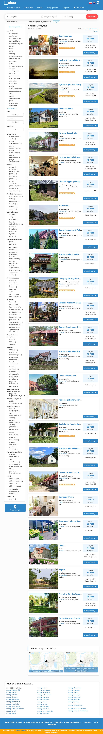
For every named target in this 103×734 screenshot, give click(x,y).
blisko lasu (14, 437)
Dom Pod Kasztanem (67, 375)
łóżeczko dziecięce (13, 363)
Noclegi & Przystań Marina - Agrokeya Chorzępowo (80, 60)
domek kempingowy (16, 43)
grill (11, 217)
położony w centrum (13, 448)
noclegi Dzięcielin (43, 713)
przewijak (13, 379)
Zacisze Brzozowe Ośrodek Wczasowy (74, 618)
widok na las (14, 483)
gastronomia (13, 103)
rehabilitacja (14, 188)
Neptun (62, 570)
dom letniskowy (14, 41)
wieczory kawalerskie (14, 421)
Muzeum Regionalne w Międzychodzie (46, 671)
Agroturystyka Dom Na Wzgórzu (72, 254)
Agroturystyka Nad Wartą (70, 84)
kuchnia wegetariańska (15, 267)
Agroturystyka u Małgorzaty (71, 448)
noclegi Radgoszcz (74, 697)
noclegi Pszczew (11, 695)
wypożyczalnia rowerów (14, 331)
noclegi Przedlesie (43, 709)
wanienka (13, 386)
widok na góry (15, 478)
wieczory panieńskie (14, 426)
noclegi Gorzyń (42, 702)
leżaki (12, 226)
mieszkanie (13, 61)
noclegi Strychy (42, 704)
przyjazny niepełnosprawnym (16, 395)
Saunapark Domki (66, 497)
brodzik (13, 352)
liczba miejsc (11, 119)
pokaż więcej (11, 108)
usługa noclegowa (15, 91)
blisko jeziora (15, 435)
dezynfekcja (14, 462)
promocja (10, 126)
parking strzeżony (13, 182)
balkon (12, 199)
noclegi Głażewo (73, 702)
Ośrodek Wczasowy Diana (70, 303)
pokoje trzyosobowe (14, 156)
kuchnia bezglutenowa (15, 258)
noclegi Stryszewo (74, 699)
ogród (12, 236)
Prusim (61, 551)
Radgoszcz (62, 138)
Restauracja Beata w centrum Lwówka (75, 400)
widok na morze (15, 486)
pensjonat (12, 73)
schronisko (12, 83)
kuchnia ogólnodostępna (16, 223)
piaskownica (14, 371)
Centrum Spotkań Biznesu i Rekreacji (74, 157)
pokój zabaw (14, 376)
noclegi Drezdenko (12, 704)
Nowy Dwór (62, 90)
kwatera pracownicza (16, 56)
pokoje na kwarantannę (15, 472)
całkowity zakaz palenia (14, 173)
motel (11, 64)
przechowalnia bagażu (14, 286)
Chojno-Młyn (63, 211)
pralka (12, 242)
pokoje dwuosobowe (15, 147)
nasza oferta (75, 722)
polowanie (14, 320)
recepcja (13, 289)
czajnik (12, 214)
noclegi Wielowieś (43, 699)
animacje (13, 350)
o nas (66, 722)
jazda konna (14, 314)
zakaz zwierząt (15, 191)
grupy (12, 499)
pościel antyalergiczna (15, 402)
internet (13, 176)
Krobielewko (63, 357)
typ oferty (10, 31)
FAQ (42, 722)
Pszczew (61, 114)
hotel (11, 51)
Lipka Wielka (63, 429)
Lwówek (61, 405)
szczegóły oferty (89, 53)
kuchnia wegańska (13, 262)
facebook (11, 722)
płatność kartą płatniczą (14, 492)
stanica (11, 86)
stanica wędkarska (15, 88)
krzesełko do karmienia (13, 358)
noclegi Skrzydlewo (74, 688)
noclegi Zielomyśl (74, 695)
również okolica (12, 21)
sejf (11, 292)
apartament (13, 36)
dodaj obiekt (87, 722)
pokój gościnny (14, 76)
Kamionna (62, 381)
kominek (13, 219)
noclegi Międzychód (13, 690)
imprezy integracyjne (14, 410)
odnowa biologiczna (16, 66)
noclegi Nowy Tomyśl (13, 706)
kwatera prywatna (15, 59)
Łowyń (61, 502)
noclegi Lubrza (42, 688)
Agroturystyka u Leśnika (69, 351)
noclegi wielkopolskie (75, 705)
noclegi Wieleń (11, 713)
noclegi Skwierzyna (12, 699)
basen (12, 302)
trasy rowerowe (15, 325)
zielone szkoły (15, 429)
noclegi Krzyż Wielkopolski (15, 709)
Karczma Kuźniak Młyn (68, 133)
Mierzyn (61, 163)
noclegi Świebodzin (43, 692)
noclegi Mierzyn (11, 692)
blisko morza (14, 440)
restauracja (13, 106)
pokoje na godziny (13, 281)
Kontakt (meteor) (23, 722)
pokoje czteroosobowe (15, 142)
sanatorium (13, 81)
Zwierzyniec (63, 478)
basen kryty (14, 304)
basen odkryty (15, 307)
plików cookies (21, 730)
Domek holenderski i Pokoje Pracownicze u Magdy (80, 230)
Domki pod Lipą (65, 36)
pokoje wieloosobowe (15, 161)
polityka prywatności (54, 722)
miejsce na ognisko (13, 233)
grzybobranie (15, 312)
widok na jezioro (16, 481)
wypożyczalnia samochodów (15, 295)
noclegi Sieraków (12, 697)
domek (11, 46)
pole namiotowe (14, 78)
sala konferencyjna (15, 414)
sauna (12, 342)
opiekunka (14, 369)
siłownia (13, 344)
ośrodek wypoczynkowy (14, 70)
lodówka (13, 229)
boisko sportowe (16, 309)
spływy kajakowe (16, 322)
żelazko (13, 209)
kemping (12, 54)
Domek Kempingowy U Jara (70, 327)
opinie (96, 31)
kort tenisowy (15, 317)
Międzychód (63, 235)
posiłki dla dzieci (16, 270)
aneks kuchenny (16, 196)
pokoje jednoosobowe (15, 151)
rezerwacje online (15, 27)
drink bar (13, 249)
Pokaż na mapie (15, 510)
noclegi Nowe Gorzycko (45, 711)
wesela (12, 418)
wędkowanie (14, 327)
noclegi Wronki (11, 711)
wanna (12, 244)
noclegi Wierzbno (43, 706)
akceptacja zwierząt (13, 168)
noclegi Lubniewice (43, 690)
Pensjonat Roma (66, 109)
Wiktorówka (64, 206)
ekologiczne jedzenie (13, 253)
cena (8, 112)
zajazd (11, 96)
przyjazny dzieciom (13, 383)
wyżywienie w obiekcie (13, 274)
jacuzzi (12, 339)
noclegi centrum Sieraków (77, 708)
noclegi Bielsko (73, 692)
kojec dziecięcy (15, 355)
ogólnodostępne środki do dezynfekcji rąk (16, 466)
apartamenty (14, 136)
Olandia (62, 545)
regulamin (35, 722)
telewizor (13, 206)
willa (10, 94)
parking (13, 179)
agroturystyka (14, 33)
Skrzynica (62, 284)
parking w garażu (16, 186)
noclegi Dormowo (74, 690)
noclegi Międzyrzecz (13, 702)
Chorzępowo (63, 41)
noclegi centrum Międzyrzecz (78, 711)
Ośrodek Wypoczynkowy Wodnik (73, 181)
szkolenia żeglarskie (14, 455)
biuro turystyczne (15, 38)
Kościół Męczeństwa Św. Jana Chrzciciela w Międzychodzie (81, 670)
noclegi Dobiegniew (44, 695)
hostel (11, 49)
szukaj (93, 16)
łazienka (13, 204)
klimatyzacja (14, 201)
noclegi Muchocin (43, 697)
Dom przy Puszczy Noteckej (70, 278)
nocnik (12, 366)
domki (12, 139)
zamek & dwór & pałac (14, 100)
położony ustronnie (13, 443)
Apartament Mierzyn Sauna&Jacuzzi (74, 521)
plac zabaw (14, 374)
